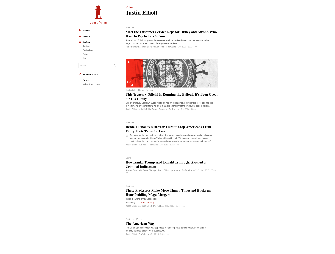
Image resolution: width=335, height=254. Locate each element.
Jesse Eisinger (150, 170)
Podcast (86, 30)
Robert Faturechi (159, 109)
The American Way (145, 202)
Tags (84, 57)
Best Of (86, 36)
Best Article (131, 90)
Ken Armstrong (132, 47)
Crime (141, 90)
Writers (85, 53)
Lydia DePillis (144, 109)
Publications (88, 50)
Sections (86, 46)
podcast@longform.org (92, 84)
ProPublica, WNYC (191, 170)
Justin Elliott (146, 47)
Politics (149, 90)
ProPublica (171, 47)
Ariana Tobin (158, 47)
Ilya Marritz (175, 170)
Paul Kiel (142, 145)
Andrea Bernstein (134, 170)
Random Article (90, 74)
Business (130, 28)
